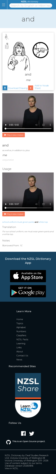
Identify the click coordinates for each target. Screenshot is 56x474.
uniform (13, 222)
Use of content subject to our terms (23, 463)
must (19, 222)
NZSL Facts (22, 339)
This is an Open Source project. (28, 441)
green (25, 222)
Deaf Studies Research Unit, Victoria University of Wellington (27, 456)
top (46, 222)
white (41, 222)
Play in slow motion (15, 135)
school (5, 222)
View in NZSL (11, 468)
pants (31, 222)
